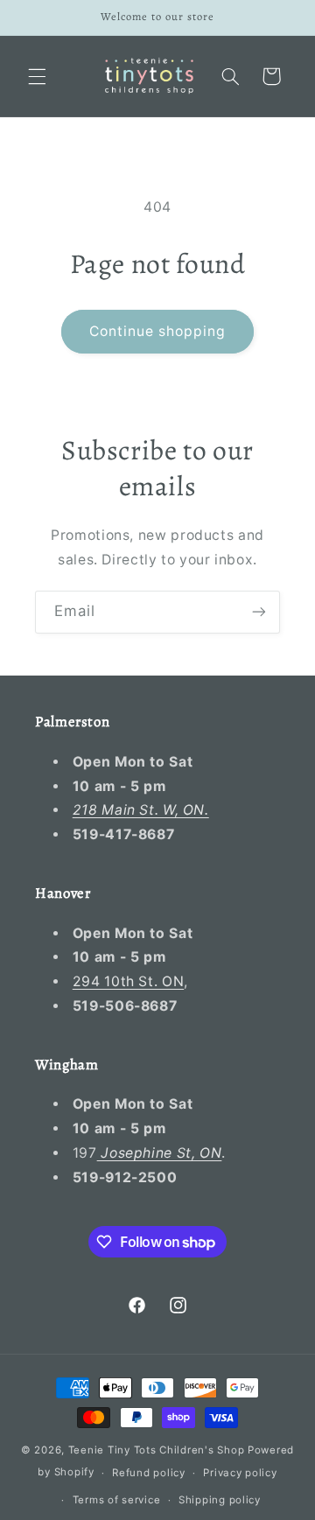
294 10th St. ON (128, 981)
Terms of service (117, 1500)
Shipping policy (219, 1500)
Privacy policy (239, 1473)
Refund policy (149, 1473)
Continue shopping (158, 331)
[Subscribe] (259, 612)
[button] (37, 76)
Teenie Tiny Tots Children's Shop (156, 1450)
